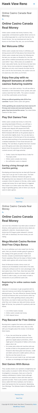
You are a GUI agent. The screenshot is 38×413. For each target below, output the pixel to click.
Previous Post (19, 198)
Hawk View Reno (14, 4)
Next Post (19, 202)
